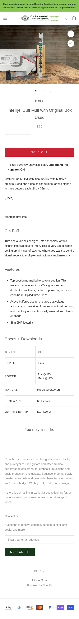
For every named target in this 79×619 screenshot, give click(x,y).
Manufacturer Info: (16, 216)
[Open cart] (74, 18)
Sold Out (39, 152)
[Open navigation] (5, 18)
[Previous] (28, 90)
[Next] (50, 90)
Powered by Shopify (39, 585)
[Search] (67, 18)
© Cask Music (40, 580)
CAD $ (37, 571)
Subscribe (19, 552)
